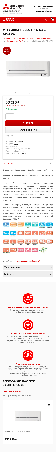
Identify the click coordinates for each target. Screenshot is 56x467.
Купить (29, 123)
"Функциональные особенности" (27, 261)
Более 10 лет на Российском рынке (28, 333)
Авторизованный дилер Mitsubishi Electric (28, 307)
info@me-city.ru (44, 11)
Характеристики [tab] (12, 267)
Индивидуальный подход (28, 364)
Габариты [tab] (9, 274)
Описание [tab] (9, 163)
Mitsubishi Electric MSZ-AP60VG (18, 432)
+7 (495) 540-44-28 (43, 6)
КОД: (7, 136)
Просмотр (49, 405)
